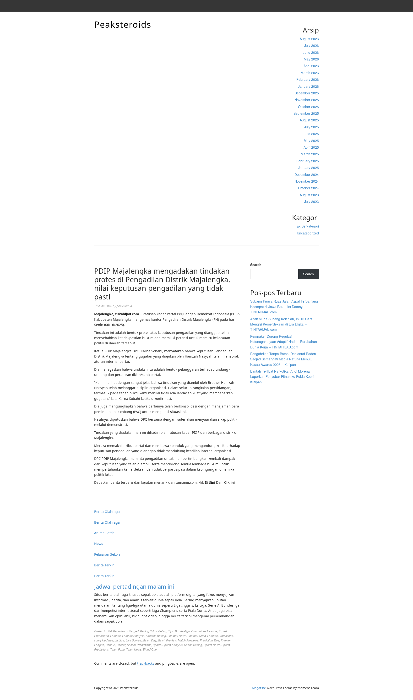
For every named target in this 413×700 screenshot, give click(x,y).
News (98, 543)
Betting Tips (166, 631)
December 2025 (306, 93)
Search (255, 264)
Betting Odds (148, 631)
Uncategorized (308, 233)
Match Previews (188, 640)
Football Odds (197, 636)
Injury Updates (103, 640)
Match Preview (167, 640)
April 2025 (311, 147)
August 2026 (309, 38)
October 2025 (308, 106)
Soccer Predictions (139, 645)
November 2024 (306, 181)
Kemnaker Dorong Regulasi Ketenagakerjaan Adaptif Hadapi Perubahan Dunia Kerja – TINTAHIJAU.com (283, 341)
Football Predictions (220, 636)
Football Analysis (133, 636)
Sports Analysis (173, 645)
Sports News (212, 645)
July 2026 (311, 45)
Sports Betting (193, 645)
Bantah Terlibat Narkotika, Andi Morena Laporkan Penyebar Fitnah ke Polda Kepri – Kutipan (283, 376)
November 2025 (306, 99)
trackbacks (145, 663)
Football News (177, 636)
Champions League (204, 631)
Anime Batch (104, 533)
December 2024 (306, 174)
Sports (157, 645)
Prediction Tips (209, 640)
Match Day (149, 640)
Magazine (259, 688)
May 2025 (311, 140)
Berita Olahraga (107, 511)
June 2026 (311, 52)
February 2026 (307, 79)
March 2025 (310, 154)
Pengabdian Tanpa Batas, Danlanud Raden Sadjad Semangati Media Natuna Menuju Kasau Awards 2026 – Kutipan (283, 359)
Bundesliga (182, 631)
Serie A (110, 645)
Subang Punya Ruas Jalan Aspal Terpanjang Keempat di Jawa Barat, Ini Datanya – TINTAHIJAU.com (284, 306)
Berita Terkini (104, 565)
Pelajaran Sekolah (108, 554)
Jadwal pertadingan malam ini (134, 586)
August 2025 (309, 120)
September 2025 (306, 113)
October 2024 (308, 187)
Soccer (121, 645)
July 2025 (311, 127)
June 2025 (311, 133)
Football (115, 636)
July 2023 (311, 201)
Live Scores (133, 640)
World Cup (150, 649)
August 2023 (309, 194)
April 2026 (311, 65)
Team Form (117, 649)
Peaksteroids (122, 24)
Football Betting (156, 636)
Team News (133, 649)
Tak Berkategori (307, 226)
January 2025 (308, 167)
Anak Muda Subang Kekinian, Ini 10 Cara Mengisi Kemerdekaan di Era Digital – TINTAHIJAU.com (281, 324)
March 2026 (310, 72)
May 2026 (311, 59)
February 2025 (307, 160)
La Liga (119, 640)
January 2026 (308, 86)
